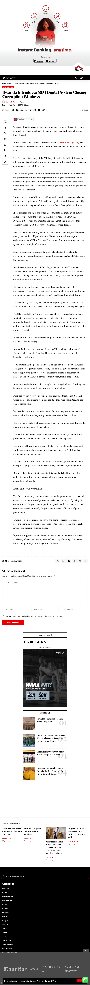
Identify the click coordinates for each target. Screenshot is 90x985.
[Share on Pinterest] (17, 110)
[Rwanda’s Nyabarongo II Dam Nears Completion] (29, 723)
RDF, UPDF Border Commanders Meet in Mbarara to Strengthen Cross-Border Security (51, 738)
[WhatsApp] (45, 642)
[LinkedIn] (41, 642)
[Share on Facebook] (5, 128)
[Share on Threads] (35, 110)
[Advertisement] (45, 801)
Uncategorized (8, 87)
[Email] (39, 110)
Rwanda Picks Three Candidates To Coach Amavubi (12, 831)
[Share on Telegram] (30, 110)
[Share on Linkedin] (26, 110)
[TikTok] (38, 642)
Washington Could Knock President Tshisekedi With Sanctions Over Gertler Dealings (54, 847)
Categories (8, 884)
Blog (9, 83)
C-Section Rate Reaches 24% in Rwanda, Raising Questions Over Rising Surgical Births (51, 771)
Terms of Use (50, 980)
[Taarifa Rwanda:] (9, 78)
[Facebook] (24, 642)
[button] (81, 980)
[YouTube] (31, 642)
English (20, 119)
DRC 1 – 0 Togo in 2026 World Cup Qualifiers (32, 831)
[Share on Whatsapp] (22, 110)
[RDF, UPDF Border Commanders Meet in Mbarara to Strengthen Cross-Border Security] (29, 740)
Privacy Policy (35, 980)
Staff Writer (13, 102)
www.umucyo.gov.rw (68, 142)
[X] (28, 642)
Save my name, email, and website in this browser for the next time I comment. (34, 616)
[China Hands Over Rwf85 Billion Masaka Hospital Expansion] (29, 756)
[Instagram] (35, 642)
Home (4, 83)
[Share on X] (13, 110)
